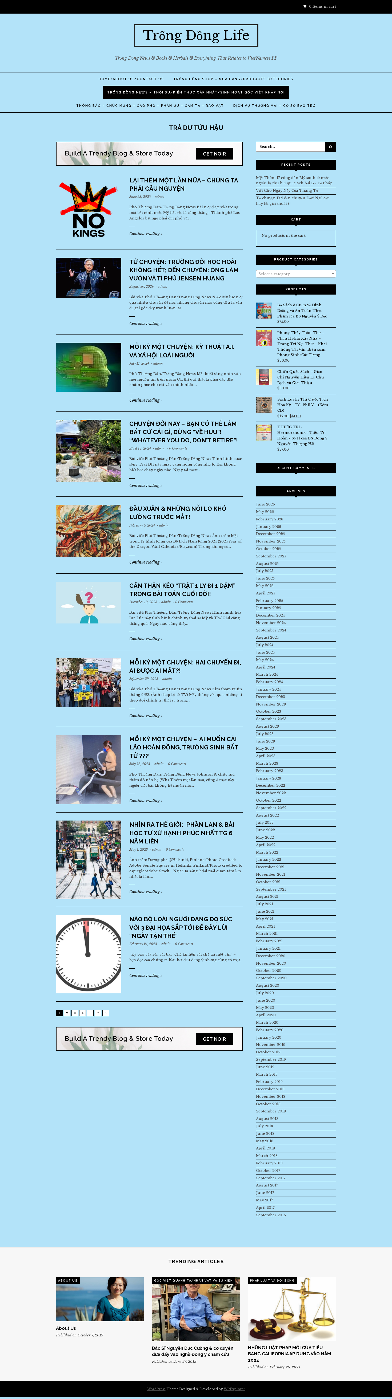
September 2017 (271, 1178)
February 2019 (269, 1081)
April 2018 (265, 1148)
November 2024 (271, 623)
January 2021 (268, 948)
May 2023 (265, 748)
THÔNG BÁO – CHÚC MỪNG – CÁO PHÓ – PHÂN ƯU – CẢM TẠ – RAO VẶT (150, 106)
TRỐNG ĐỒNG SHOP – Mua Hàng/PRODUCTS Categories (233, 79)
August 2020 (267, 985)
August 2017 (267, 1185)
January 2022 (268, 859)
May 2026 (265, 511)
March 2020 (267, 1022)
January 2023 (268, 778)
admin (160, 197)
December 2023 (270, 697)
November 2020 (271, 963)
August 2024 (267, 637)
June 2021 (265, 911)
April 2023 (265, 756)
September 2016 (271, 1215)
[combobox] (296, 274)
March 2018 (267, 1155)
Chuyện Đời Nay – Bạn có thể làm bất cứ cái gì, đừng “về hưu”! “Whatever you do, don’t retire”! (183, 432)
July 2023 (265, 734)
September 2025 (271, 556)
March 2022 (267, 852)
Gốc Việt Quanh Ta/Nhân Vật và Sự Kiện (193, 1280)
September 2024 (271, 630)
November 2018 (270, 1096)
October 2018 (268, 1104)
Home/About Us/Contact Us (131, 79)
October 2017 (268, 1170)
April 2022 (265, 845)
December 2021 (270, 867)
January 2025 (268, 608)
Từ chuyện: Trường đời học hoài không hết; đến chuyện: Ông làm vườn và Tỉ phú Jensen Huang (184, 270)
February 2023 (269, 771)
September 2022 (271, 808)
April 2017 (265, 1207)
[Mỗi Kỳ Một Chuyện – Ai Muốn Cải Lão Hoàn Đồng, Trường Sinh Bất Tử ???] (88, 769)
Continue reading (145, 233)
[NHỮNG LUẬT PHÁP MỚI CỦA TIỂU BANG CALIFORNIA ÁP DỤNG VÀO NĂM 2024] (292, 1309)
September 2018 (271, 1111)
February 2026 (269, 519)
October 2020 (268, 970)
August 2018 (267, 1118)
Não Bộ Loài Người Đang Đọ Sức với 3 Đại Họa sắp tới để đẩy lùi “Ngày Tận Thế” (180, 927)
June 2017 (265, 1192)
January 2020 (268, 1037)
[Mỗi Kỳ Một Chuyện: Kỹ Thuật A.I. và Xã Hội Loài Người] (88, 367)
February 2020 (269, 1030)
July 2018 (264, 1126)
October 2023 (268, 711)
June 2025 (265, 578)
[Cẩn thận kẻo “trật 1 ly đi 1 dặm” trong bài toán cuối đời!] (88, 602)
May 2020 (265, 1007)
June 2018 (265, 1133)
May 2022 (265, 837)
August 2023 (267, 726)
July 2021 (264, 904)
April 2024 (265, 667)
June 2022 (265, 830)
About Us (68, 1280)
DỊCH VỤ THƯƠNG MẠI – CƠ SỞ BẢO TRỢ (274, 106)
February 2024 (269, 682)
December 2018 (270, 1089)
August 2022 (267, 815)
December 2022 (270, 785)
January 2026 (268, 526)
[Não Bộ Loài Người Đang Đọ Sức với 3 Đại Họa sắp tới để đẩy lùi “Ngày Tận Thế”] (88, 954)
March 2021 (267, 933)
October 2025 (268, 548)
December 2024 (270, 615)
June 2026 (265, 504)
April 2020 (266, 1015)
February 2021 (269, 941)
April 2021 (265, 926)
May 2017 (264, 1200)
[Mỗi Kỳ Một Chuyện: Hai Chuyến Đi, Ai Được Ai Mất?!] (88, 682)
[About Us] (100, 1299)
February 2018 (269, 1163)
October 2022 (268, 800)
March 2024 (267, 674)
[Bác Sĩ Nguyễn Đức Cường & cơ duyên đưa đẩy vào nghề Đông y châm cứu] (196, 1309)
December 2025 (270, 534)
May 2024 (265, 660)
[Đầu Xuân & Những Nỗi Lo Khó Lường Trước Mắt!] (88, 531)
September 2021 (271, 889)
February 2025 (269, 600)
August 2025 (267, 563)
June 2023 (265, 741)
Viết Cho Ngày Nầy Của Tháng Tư (287, 190)
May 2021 (264, 919)
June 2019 (265, 1067)
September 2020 (271, 978)
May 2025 (265, 586)
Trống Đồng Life (196, 35)
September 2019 (271, 1059)
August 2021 (267, 896)
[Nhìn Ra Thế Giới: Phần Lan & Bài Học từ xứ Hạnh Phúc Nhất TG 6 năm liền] (88, 860)
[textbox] (296, 274)
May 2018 (264, 1141)
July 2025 (264, 571)
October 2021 (268, 882)
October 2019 (268, 1052)
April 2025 (265, 593)
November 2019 (270, 1044)
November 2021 (270, 874)
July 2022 (265, 822)
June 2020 (265, 1000)
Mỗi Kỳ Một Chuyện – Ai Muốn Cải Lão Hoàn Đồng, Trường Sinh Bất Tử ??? (183, 747)
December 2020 (270, 956)
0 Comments (178, 448)
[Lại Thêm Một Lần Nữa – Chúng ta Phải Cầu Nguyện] (88, 209)
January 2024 (268, 689)
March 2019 (267, 1074)
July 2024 (264, 645)
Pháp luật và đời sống (272, 1280)
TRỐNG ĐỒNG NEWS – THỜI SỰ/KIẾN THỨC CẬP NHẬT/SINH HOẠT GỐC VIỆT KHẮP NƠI (196, 92)
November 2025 (271, 541)
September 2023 (271, 719)
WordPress (156, 1389)
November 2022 (271, 793)
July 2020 (265, 993)
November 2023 (271, 704)
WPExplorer (234, 1389)
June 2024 (265, 652)
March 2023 (267, 763)
